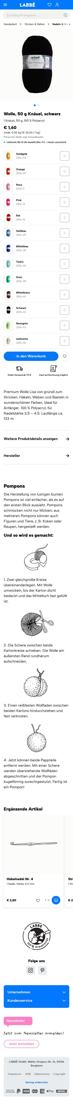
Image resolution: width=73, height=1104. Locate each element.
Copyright (59, 1074)
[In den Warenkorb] (56, 900)
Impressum (15, 1074)
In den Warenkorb (31, 356)
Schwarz (21, 308)
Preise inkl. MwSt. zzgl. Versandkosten (23, 137)
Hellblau (21, 231)
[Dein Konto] (57, 4)
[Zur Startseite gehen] (27, 4)
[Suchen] (65, 15)
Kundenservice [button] (19, 1000)
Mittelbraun (23, 292)
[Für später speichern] (64, 356)
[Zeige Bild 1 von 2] (35, 105)
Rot (18, 215)
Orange (20, 169)
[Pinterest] (42, 970)
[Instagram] (30, 970)
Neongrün (22, 323)
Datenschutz (42, 1074)
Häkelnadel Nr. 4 (20, 879)
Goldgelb (21, 154)
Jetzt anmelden (21, 1044)
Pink (19, 200)
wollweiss (22, 338)
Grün (19, 277)
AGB (28, 1074)
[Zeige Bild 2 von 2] (38, 105)
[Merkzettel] (49, 4)
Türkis (20, 261)
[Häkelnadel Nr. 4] (33, 844)
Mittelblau (22, 246)
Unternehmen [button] (18, 992)
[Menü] (5, 4)
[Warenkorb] (65, 4)
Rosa (19, 184)
